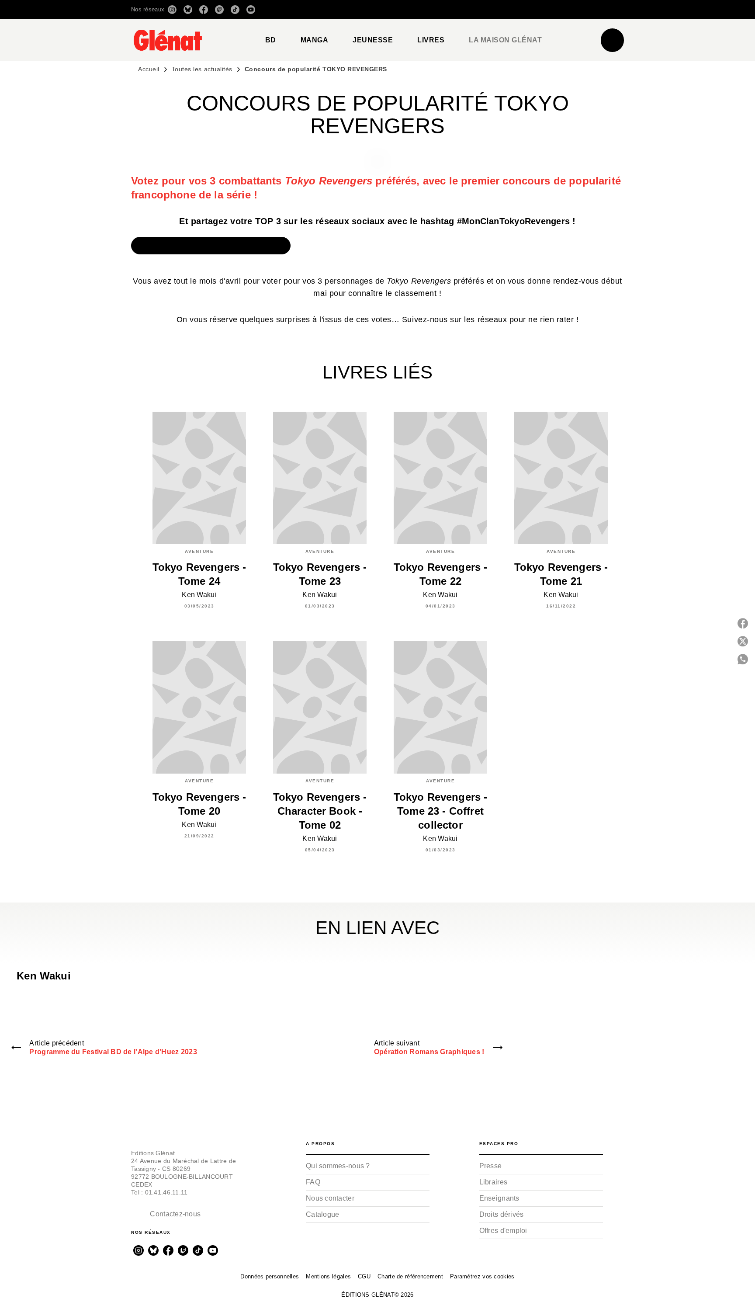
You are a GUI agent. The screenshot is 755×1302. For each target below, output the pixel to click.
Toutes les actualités (202, 69)
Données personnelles (269, 1276)
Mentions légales (328, 1276)
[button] (501, 9)
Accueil (148, 69)
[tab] (271, 40)
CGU (364, 1276)
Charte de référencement (410, 1276)
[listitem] (172, 9)
